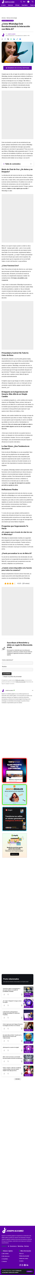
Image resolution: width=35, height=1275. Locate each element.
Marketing (20, 1246)
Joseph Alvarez (12, 34)
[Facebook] (20, 1265)
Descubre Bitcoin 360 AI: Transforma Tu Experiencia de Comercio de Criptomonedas (12, 1037)
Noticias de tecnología (12, 18)
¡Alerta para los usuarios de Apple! (11, 1047)
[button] (29, 1271)
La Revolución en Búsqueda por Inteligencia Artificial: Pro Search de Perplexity (11, 1013)
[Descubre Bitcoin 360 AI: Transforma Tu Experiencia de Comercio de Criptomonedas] (28, 1038)
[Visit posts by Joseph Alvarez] (3, 35)
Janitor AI (27, 996)
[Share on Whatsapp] (11, 39)
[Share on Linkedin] (14, 39)
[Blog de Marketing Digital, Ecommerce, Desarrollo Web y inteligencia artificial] (9, 1)
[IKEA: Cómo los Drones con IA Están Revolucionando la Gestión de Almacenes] (28, 1059)
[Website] (32, 691)
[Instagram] (22, 1265)
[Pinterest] (25, 1265)
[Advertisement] (17, 12)
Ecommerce (13, 1246)
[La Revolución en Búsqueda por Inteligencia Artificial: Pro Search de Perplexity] (28, 1015)
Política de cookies (13, 1272)
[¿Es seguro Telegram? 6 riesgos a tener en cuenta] (28, 1003)
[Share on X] (8, 39)
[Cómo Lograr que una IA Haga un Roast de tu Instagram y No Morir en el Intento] (28, 1026)
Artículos (4, 18)
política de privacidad (15, 676)
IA (8, 1246)
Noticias (26, 1246)
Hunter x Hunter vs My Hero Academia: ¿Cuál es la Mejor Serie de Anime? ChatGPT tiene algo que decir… (12, 1069)
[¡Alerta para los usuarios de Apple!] (28, 1049)
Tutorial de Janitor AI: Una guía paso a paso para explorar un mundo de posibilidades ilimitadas (11, 990)
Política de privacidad (20, 681)
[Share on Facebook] (5, 39)
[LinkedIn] (27, 1265)
